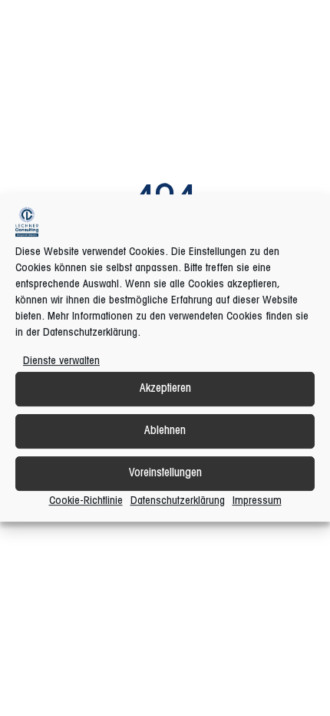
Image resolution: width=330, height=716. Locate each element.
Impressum (257, 501)
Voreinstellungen (165, 473)
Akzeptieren (165, 388)
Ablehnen (165, 431)
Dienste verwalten (61, 361)
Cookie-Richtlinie (86, 501)
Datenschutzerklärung (177, 501)
